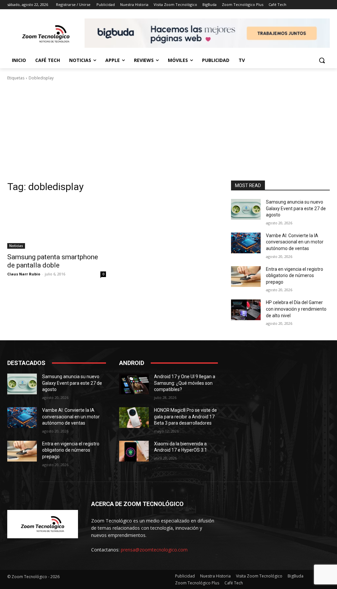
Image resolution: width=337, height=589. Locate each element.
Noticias (16, 245)
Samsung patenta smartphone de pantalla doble (52, 261)
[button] (322, 60)
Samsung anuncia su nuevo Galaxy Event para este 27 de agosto (296, 208)
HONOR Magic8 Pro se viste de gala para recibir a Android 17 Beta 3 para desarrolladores (185, 416)
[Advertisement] (168, 131)
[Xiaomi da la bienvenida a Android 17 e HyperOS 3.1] (134, 451)
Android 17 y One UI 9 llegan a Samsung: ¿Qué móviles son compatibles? (184, 383)
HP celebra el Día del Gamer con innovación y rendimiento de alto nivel (296, 309)
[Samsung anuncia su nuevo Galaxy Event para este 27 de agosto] (246, 209)
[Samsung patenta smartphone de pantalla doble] (56, 224)
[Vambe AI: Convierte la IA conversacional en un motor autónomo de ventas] (246, 243)
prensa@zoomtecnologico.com (154, 550)
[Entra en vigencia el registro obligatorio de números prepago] (246, 276)
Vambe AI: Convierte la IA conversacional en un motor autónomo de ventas (295, 242)
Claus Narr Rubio (23, 273)
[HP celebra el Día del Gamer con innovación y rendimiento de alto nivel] (246, 309)
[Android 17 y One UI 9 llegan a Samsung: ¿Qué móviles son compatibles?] (134, 384)
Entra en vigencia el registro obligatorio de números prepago (294, 275)
